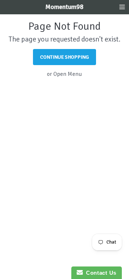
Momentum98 (64, 7)
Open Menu (67, 74)
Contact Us (99, 273)
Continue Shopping (64, 57)
